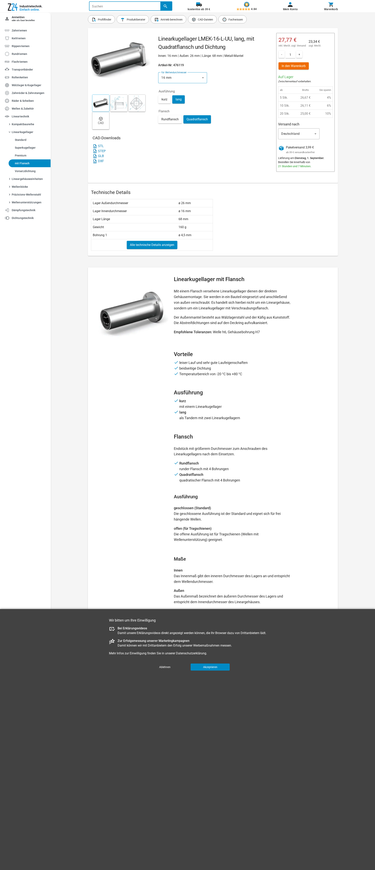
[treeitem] (28, 38)
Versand (301, 45)
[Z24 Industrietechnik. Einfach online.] (25, 6)
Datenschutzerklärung (191, 653)
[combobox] (182, 77)
